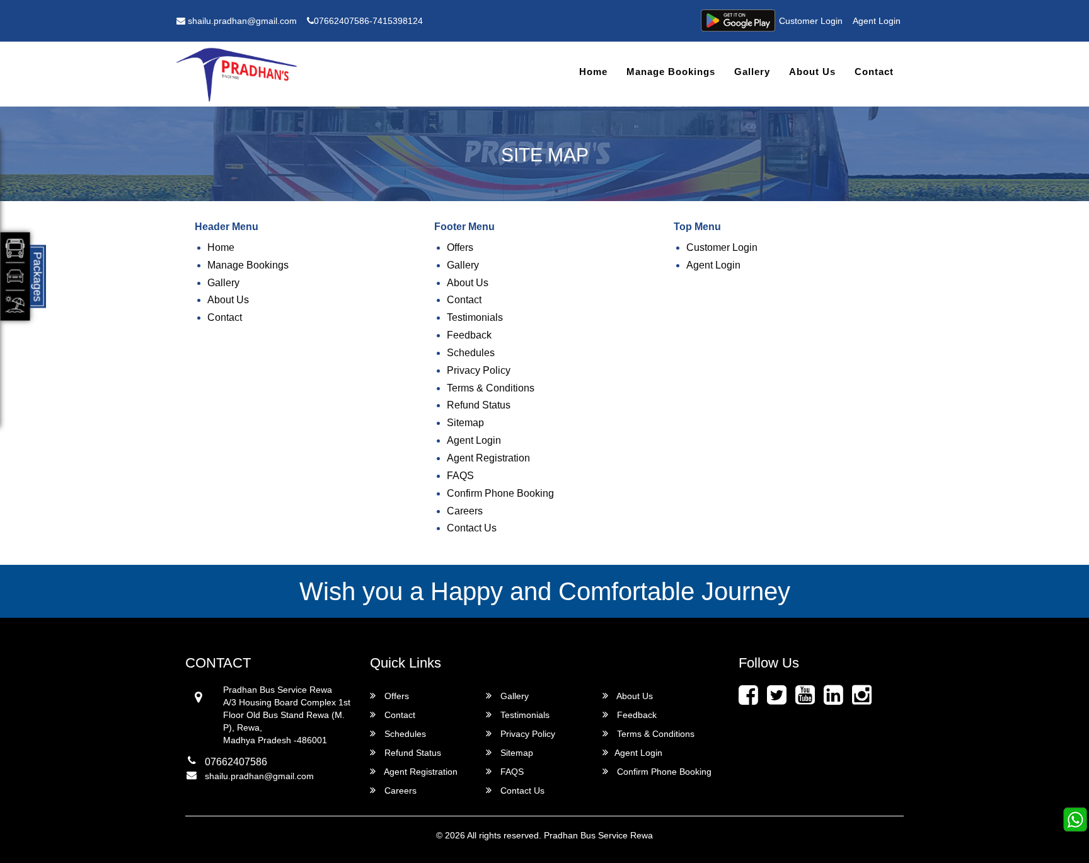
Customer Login (811, 21)
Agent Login (877, 21)
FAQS (460, 475)
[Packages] (15, 277)
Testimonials (475, 317)
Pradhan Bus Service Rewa (598, 835)
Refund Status (478, 405)
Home (593, 71)
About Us (812, 71)
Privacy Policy (478, 370)
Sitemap (465, 422)
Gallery (752, 71)
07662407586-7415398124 (368, 21)
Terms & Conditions (490, 388)
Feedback (469, 335)
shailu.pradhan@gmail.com (241, 21)
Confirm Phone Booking (500, 493)
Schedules (471, 352)
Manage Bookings (670, 71)
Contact (874, 71)
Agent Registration (488, 458)
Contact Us (472, 528)
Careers (465, 511)
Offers (460, 247)
